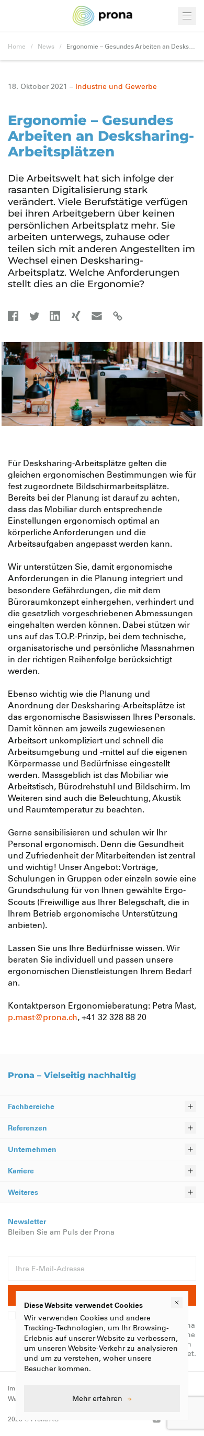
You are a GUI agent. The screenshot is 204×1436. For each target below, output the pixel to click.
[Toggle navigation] (187, 16)
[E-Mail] (97, 316)
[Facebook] (13, 316)
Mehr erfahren (97, 1398)
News (46, 46)
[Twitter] (34, 316)
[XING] (76, 316)
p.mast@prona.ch (42, 1016)
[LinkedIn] (55, 316)
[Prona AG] (102, 16)
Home (17, 46)
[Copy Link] (117, 316)
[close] (177, 1302)
